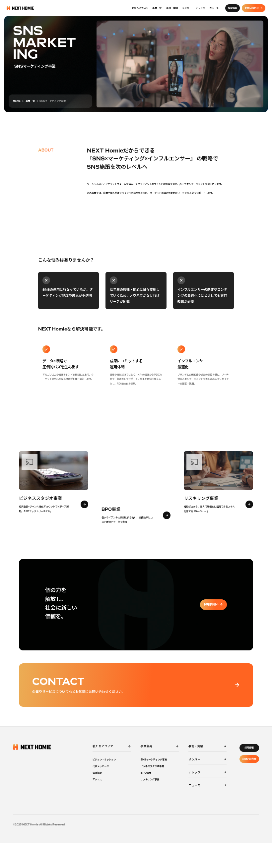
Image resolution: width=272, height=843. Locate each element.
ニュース (214, 8)
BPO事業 (146, 772)
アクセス (97, 779)
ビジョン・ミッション (104, 759)
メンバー (186, 8)
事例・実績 (172, 8)
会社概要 (97, 772)
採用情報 (249, 747)
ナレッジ (200, 8)
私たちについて (140, 8)
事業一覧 (157, 8)
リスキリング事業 (150, 779)
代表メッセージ (101, 766)
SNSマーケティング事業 (154, 759)
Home (17, 100)
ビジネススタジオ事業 (152, 766)
